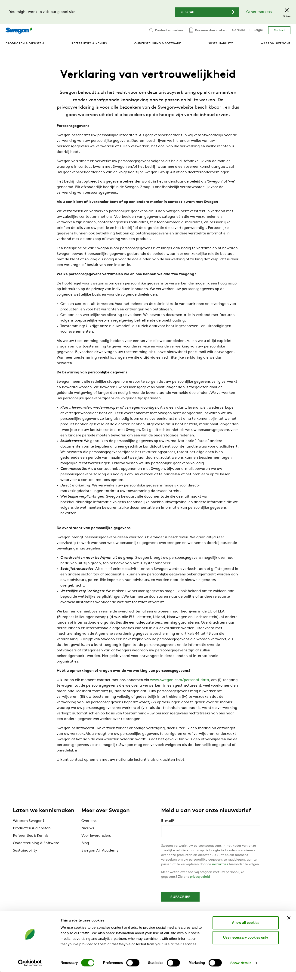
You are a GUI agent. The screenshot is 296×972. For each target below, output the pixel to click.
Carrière (238, 30)
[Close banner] (288, 917)
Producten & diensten (32, 828)
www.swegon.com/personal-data (179, 680)
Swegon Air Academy (99, 850)
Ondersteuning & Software (36, 843)
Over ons (88, 821)
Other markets (259, 12)
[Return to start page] (19, 31)
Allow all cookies (245, 923)
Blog (85, 843)
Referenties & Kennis (30, 836)
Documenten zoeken (210, 30)
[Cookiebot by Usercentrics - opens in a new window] (30, 962)
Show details (240, 963)
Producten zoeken (168, 30)
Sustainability (25, 850)
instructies (220, 864)
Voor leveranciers (96, 836)
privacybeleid (200, 877)
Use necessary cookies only (245, 937)
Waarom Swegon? (28, 821)
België (258, 30)
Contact (279, 30)
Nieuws (87, 828)
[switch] (132, 962)
